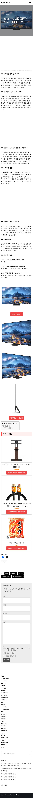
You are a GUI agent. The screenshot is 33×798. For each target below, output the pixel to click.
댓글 (4, 622)
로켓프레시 (4, 690)
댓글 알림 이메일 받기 (9, 653)
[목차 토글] (16, 423)
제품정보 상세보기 (16, 418)
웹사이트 (5, 613)
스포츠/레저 (4, 707)
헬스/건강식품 (4, 742)
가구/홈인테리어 (5, 678)
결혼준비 (3, 685)
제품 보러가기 (16, 314)
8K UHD (6, 573)
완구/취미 (3, 718)
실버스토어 (4, 714)
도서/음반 (3, 688)
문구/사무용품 (4, 692)
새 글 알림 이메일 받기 (10, 656)
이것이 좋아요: (10, 428)
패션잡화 (3, 740)
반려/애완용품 (4, 697)
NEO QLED (21, 573)
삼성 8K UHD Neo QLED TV (18, 576)
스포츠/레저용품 (5, 709)
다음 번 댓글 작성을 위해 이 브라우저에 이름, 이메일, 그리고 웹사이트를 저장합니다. (16, 649)
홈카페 (2, 747)
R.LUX (2, 676)
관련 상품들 (6, 426)
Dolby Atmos (13, 573)
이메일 (5, 605)
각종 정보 (3, 683)
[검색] (30, 753)
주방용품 (3, 726)
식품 (2, 711)
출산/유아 (3, 728)
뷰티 (2, 702)
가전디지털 (4, 681)
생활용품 (3, 704)
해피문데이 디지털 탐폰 (8, 774)
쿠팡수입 (3, 733)
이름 (4, 596)
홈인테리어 (4, 744)
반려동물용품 (4, 700)
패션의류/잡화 (4, 737)
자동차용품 (4, 723)
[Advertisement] (16, 52)
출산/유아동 (4, 730)
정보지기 (8, 27)
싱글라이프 (4, 716)
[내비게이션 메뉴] (30, 2)
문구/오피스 (4, 695)
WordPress (16, 795)
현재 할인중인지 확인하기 (16, 473)
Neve (2, 795)
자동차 (2, 721)
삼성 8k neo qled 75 (6, 576)
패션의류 (3, 735)
